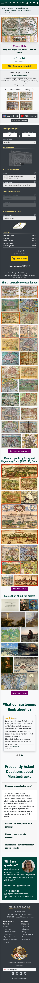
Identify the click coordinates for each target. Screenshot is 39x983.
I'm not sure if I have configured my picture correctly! (19, 846)
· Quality (23, 932)
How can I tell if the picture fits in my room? (18, 825)
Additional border (7, 139)
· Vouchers (24, 937)
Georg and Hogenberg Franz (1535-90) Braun (17, 10)
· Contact (6, 927)
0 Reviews (24, 120)
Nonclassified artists (22, 8)
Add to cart (21, 258)
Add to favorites (30, 116)
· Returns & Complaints (10, 939)
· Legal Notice (7, 929)
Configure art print (21, 66)
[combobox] (19, 142)
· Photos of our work (27, 934)
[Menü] (2, 3)
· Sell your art (25, 929)
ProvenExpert (15, 746)
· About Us (6, 942)
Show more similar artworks (19, 451)
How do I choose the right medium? (15, 836)
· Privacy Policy (7, 934)
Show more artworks (19, 589)
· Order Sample (25, 939)
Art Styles (10, 8)
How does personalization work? (18, 786)
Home (3, 8)
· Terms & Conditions (9, 932)
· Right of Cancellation (9, 937)
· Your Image (25, 927)
